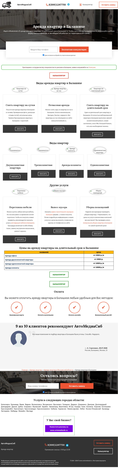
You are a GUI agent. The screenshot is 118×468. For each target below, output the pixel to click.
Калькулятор (87, 4)
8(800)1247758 (57, 4)
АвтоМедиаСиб (7, 443)
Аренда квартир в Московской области (58, 370)
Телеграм (92, 67)
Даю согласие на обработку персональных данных (60, 55)
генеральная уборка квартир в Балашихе (97, 223)
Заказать (20, 129)
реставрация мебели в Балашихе (22, 223)
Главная (25, 370)
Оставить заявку (108, 5)
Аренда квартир (36, 370)
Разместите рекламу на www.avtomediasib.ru (59, 428)
